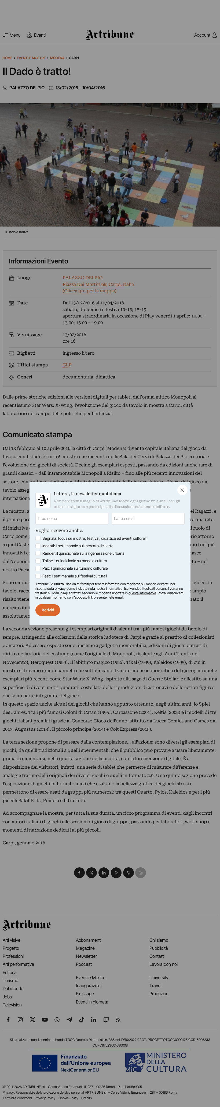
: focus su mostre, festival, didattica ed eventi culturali (94, 538)
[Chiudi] (182, 490)
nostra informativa (109, 589)
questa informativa (142, 593)
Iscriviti (48, 610)
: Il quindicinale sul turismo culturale (75, 568)
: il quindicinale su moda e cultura (74, 560)
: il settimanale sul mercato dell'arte (77, 545)
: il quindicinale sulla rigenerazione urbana (83, 553)
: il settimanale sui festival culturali (74, 576)
